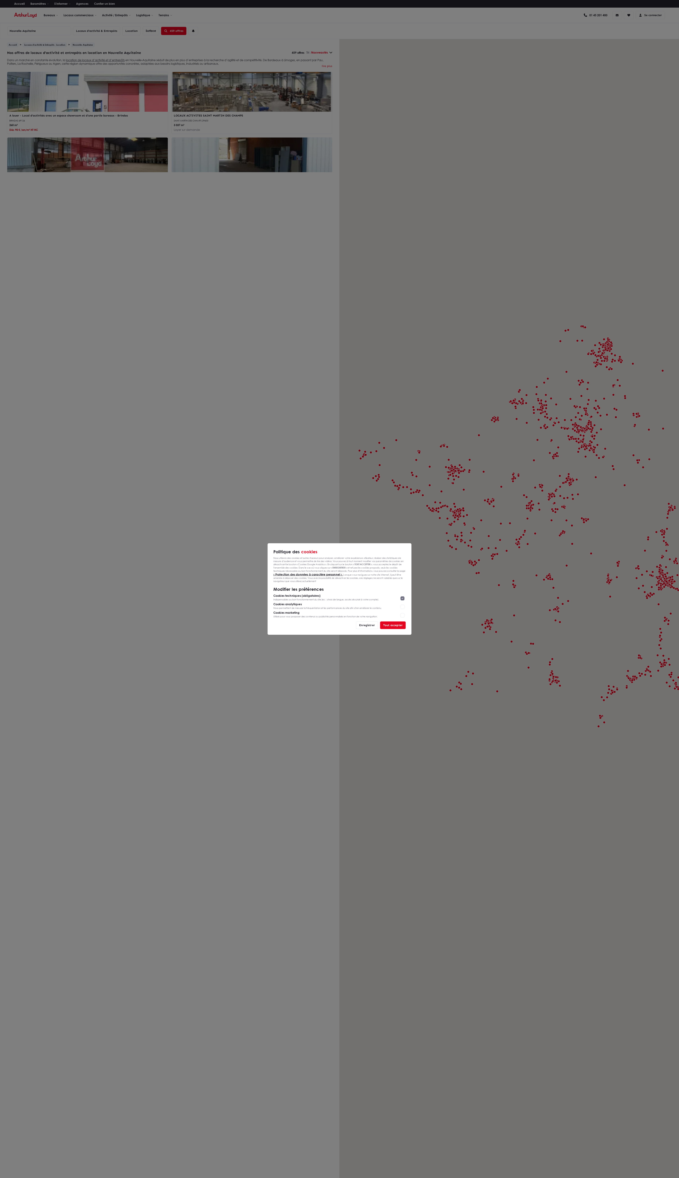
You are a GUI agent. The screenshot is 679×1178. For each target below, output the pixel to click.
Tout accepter (393, 625)
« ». (308, 574)
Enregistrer (367, 625)
